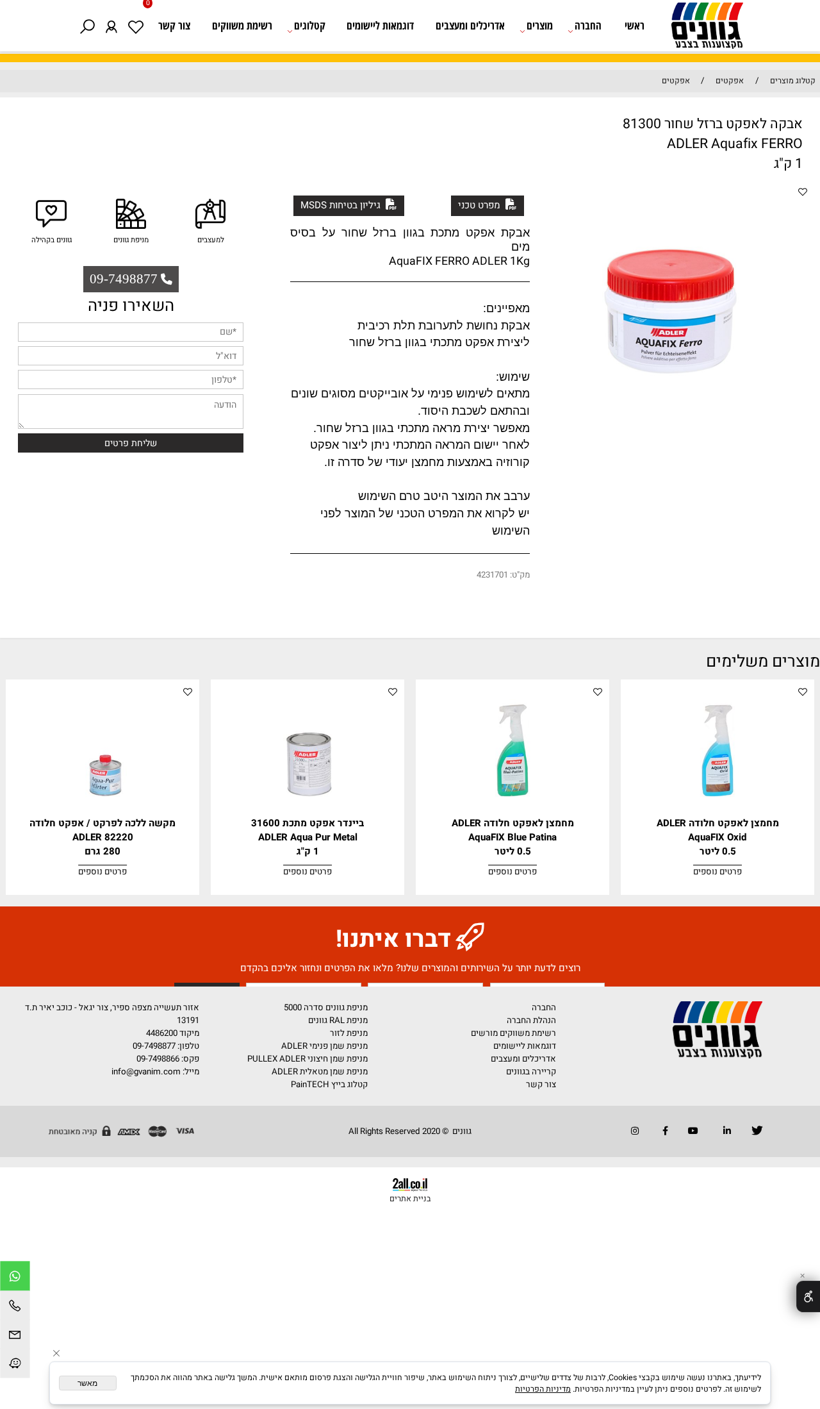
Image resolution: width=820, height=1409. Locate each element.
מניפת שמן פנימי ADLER (324, 1046)
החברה (588, 25)
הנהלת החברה (531, 1020)
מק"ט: (520, 575)
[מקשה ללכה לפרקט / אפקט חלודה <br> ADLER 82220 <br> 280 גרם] (102, 813)
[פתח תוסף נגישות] (808, 1296)
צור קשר (174, 25)
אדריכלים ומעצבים (470, 25)
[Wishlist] (135, 25)
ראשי (634, 25)
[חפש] (87, 25)
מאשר (87, 1383)
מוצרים (540, 25)
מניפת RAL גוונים (338, 1020)
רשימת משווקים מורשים (513, 1033)
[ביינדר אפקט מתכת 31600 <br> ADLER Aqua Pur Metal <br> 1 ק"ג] (307, 813)
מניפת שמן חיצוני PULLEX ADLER (307, 1059)
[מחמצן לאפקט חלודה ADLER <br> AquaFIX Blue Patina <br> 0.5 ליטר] (512, 813)
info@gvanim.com (145, 1071)
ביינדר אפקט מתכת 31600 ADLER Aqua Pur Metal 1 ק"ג (307, 837)
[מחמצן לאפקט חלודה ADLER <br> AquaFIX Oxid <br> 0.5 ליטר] (717, 813)
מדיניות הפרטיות (543, 1389)
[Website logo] (701, 28)
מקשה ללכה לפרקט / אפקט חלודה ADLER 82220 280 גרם (102, 837)
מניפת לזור (349, 1033)
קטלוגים (309, 25)
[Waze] (15, 1364)
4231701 (492, 575)
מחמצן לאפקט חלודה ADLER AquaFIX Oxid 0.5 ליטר (718, 837)
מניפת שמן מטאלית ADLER (320, 1071)
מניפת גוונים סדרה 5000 (326, 1007)
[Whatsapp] (15, 1277)
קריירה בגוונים (531, 1071)
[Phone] (15, 1307)
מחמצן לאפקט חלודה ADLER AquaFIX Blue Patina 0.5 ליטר (513, 837)
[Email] (15, 1335)
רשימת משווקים (242, 25)
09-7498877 (154, 1046)
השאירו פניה (131, 306)
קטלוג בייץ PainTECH (329, 1084)
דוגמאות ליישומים (380, 25)
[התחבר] (111, 25)
